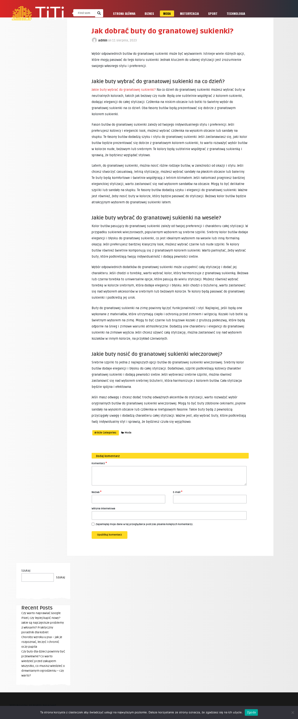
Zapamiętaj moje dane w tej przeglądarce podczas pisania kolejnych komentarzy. (144, 524)
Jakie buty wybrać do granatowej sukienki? (124, 90)
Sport (213, 13)
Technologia (236, 13)
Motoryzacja (189, 13)
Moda (167, 13)
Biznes (149, 13)
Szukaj (25, 570)
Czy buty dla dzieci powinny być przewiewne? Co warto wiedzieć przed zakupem (43, 656)
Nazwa (96, 492)
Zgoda (251, 712)
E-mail (177, 492)
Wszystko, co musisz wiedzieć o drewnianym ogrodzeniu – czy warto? (43, 670)
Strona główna (124, 13)
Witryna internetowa (103, 508)
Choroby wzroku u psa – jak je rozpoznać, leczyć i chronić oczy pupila (41, 642)
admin (102, 40)
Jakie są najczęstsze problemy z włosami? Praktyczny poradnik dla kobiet (42, 627)
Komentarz (99, 463)
